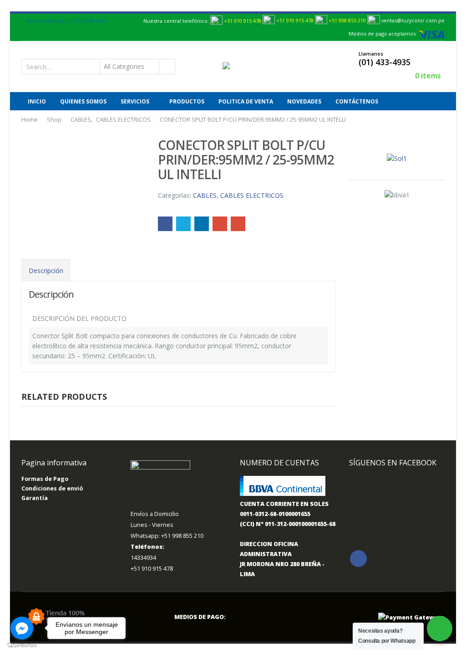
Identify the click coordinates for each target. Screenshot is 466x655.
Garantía (34, 498)
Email (238, 224)
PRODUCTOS (186, 101)
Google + (220, 224)
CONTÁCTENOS (356, 101)
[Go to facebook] (21, 628)
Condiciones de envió (52, 488)
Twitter (183, 224)
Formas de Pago (44, 479)
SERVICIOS (135, 101)
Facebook (165, 224)
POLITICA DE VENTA (245, 101)
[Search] (166, 66)
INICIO (37, 101)
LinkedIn (201, 224)
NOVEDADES (304, 101)
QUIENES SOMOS (83, 101)
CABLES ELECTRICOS (252, 195)
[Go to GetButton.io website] (21, 646)
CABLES (205, 195)
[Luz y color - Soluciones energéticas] (242, 66)
